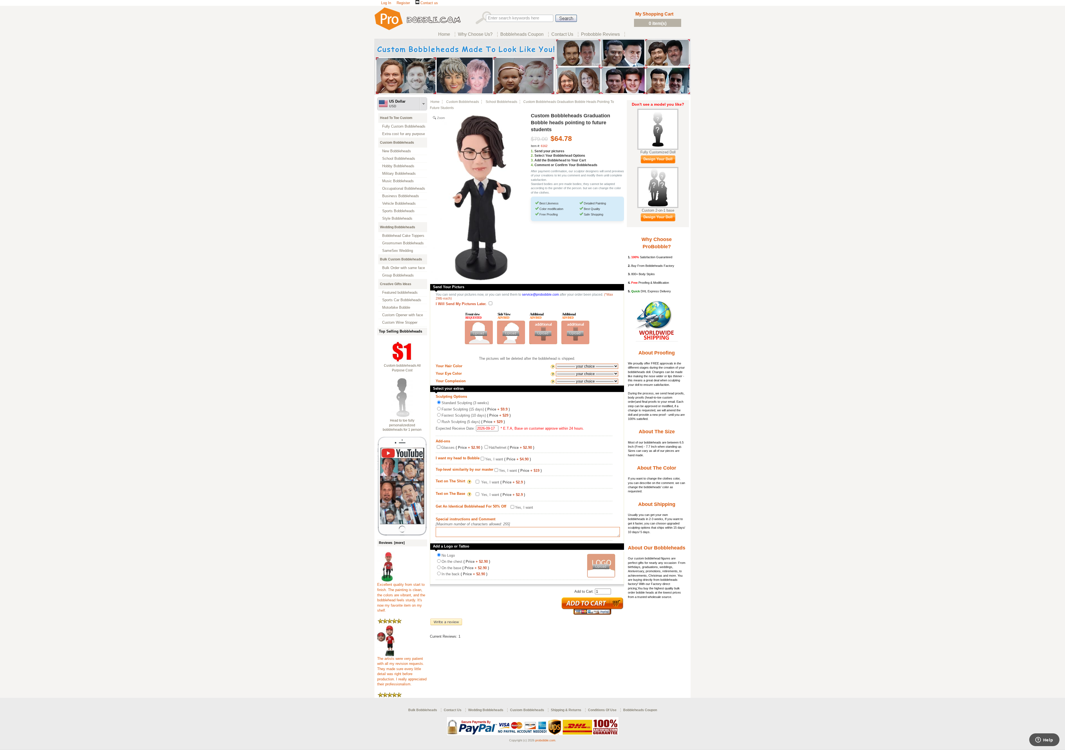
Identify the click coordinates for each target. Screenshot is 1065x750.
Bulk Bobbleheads (422, 710)
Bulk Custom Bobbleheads (401, 259)
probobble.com (545, 740)
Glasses (461, 447)
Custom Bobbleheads (397, 143)
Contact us (428, 3)
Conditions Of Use (602, 710)
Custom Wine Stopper (399, 322)
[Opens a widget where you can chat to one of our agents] (1044, 740)
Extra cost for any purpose (403, 134)
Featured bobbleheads (400, 292)
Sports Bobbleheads (398, 211)
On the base (465, 568)
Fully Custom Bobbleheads (403, 126)
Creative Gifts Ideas (395, 284)
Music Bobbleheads (398, 181)
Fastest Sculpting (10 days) (476, 415)
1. (532, 151)
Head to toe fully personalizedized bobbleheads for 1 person (402, 425)
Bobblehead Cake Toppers (403, 236)
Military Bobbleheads (399, 173)
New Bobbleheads (396, 151)
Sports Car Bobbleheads (401, 300)
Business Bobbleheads (400, 196)
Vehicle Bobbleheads (399, 203)
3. (532, 160)
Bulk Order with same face (403, 268)
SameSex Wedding (397, 251)
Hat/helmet (511, 447)
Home (435, 102)
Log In (386, 3)
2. (532, 156)
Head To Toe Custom (396, 118)
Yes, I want (508, 459)
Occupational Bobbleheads (403, 188)
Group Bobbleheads (398, 275)
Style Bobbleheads (397, 218)
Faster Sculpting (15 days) (476, 409)
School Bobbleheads (398, 158)
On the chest (466, 561)
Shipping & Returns (566, 710)
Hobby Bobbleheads (398, 166)
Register (403, 3)
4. (532, 165)
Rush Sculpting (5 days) (473, 422)
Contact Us (453, 710)
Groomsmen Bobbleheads (403, 243)
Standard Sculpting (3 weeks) (465, 403)
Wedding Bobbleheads (397, 227)
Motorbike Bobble (396, 307)
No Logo (448, 555)
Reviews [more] (392, 543)
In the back (464, 574)
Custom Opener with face (402, 315)
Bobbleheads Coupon (640, 710)
